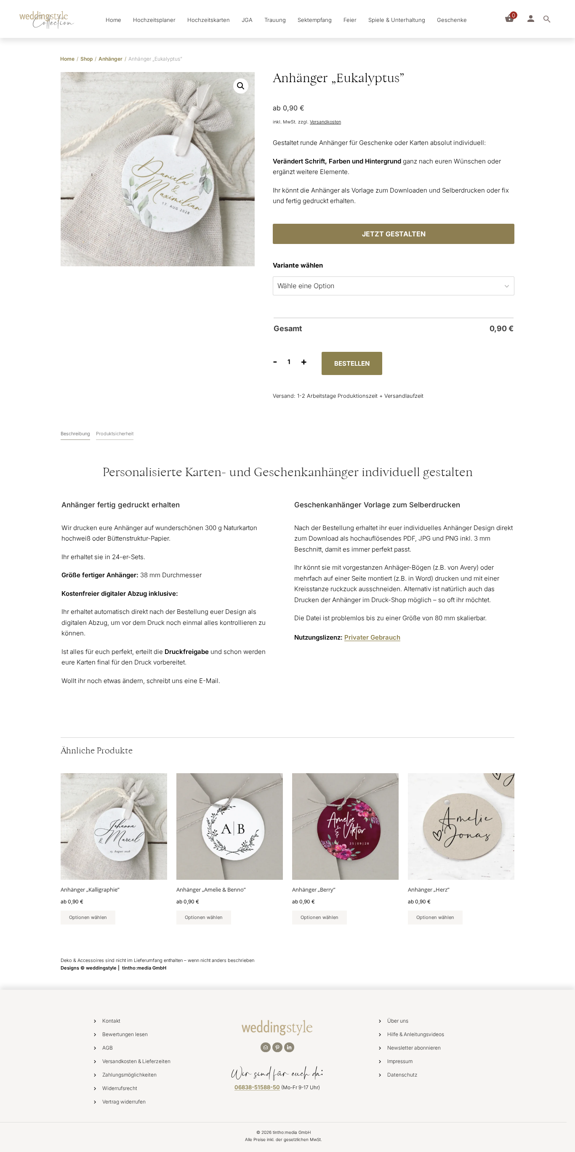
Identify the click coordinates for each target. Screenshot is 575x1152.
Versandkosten (325, 122)
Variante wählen (298, 265)
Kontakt (111, 1021)
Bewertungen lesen (125, 1034)
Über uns (397, 1021)
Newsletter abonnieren (414, 1048)
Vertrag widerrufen (124, 1101)
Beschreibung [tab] (75, 434)
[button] (240, 86)
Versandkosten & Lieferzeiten (136, 1061)
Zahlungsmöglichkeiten (129, 1075)
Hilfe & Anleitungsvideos (415, 1034)
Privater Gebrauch (372, 637)
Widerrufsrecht (119, 1088)
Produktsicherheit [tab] (114, 434)
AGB (107, 1048)
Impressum (400, 1061)
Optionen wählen (88, 917)
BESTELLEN (352, 363)
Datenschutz (402, 1075)
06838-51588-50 (257, 1087)
